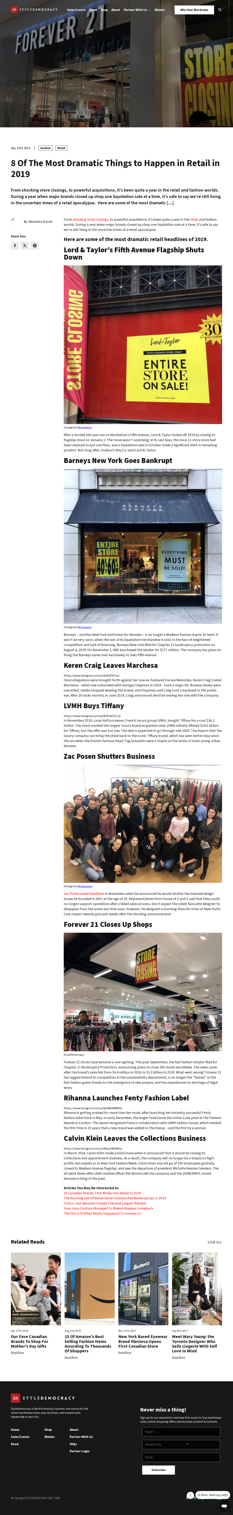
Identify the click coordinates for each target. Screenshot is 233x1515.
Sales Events (76, 10)
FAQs (73, 1444)
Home (15, 1429)
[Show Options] (202, 1444)
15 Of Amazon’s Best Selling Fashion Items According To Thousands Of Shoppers (88, 1343)
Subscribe (158, 1470)
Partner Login (80, 1451)
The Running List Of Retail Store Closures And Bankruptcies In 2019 (115, 1198)
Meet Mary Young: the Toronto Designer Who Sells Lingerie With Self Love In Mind (194, 1343)
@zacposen (85, 886)
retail (194, 219)
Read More (17, 1353)
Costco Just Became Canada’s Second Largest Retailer (105, 1203)
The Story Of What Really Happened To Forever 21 (102, 1213)
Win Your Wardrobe (194, 10)
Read (93, 10)
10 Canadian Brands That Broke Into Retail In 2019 (102, 1193)
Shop (104, 10)
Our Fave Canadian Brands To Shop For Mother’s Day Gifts (29, 1341)
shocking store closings (90, 219)
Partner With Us (136, 10)
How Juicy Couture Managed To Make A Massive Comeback (108, 1208)
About (115, 10)
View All (215, 1242)
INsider (160, 10)
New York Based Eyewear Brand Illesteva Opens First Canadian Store (142, 1341)
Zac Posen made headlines (84, 893)
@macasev (84, 627)
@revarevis (85, 428)
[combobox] (165, 1444)
